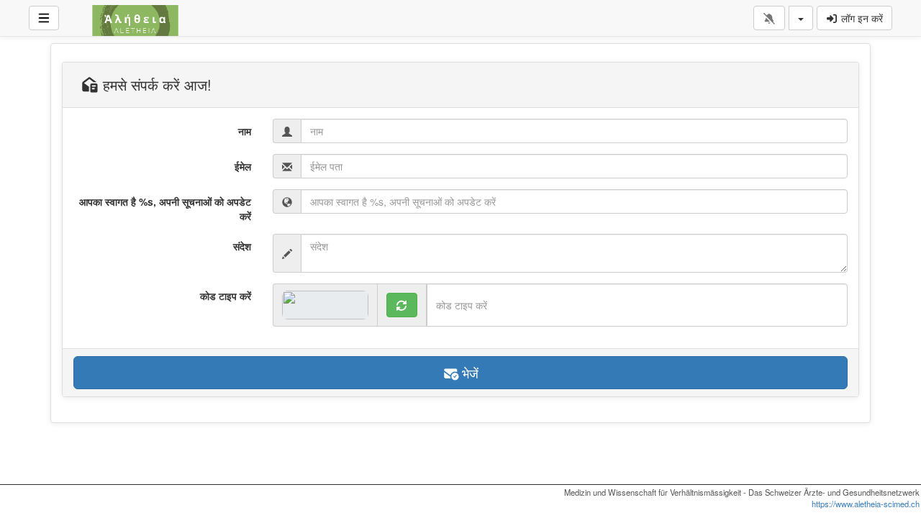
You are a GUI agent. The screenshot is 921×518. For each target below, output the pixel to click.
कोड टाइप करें (225, 295)
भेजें (468, 372)
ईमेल (243, 166)
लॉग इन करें (860, 18)
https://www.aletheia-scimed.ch (866, 503)
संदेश (242, 246)
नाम (244, 131)
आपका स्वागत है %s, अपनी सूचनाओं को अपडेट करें (165, 208)
